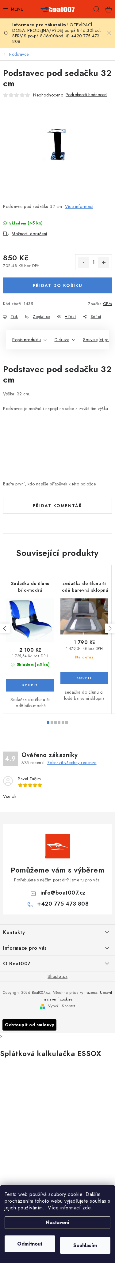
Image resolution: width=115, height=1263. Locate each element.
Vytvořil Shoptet (61, 1006)
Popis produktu (26, 340)
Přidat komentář (57, 506)
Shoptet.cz (57, 976)
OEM (107, 304)
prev (5, 628)
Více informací (79, 206)
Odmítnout (29, 1243)
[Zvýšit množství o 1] (103, 262)
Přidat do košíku (57, 285)
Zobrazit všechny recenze (72, 763)
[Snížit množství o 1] (83, 262)
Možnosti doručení (29, 234)
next (110, 628)
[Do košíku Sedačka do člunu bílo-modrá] (30, 685)
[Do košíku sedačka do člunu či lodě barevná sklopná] (84, 678)
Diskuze (62, 340)
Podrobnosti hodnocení (86, 94)
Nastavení (57, 1222)
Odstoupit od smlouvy (29, 1025)
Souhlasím (85, 1245)
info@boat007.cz (63, 893)
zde (86, 1207)
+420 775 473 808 (63, 904)
